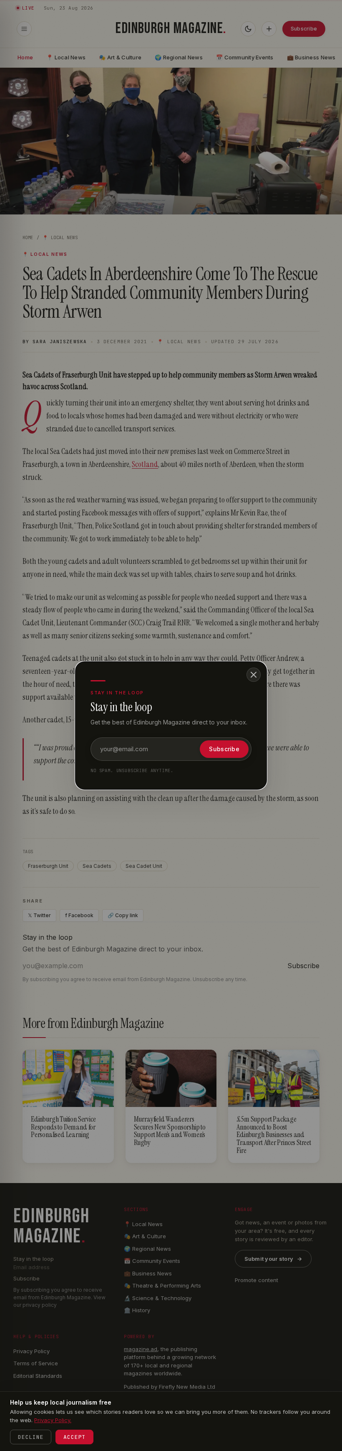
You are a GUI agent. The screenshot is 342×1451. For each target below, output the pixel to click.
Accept (74, 1437)
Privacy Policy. (52, 1420)
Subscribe (224, 748)
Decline (30, 1437)
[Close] (253, 675)
